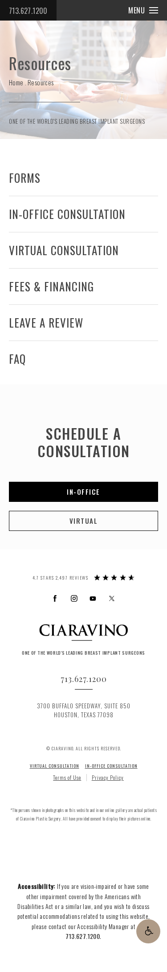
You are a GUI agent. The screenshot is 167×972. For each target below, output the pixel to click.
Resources (41, 82)
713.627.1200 (28, 10)
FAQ (17, 358)
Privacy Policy (108, 777)
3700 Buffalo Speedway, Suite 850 (83, 710)
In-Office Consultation (67, 214)
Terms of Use (67, 777)
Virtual (83, 521)
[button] (148, 931)
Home (16, 82)
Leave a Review (46, 322)
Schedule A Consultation (83, 442)
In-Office (83, 492)
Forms (25, 177)
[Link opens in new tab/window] (55, 598)
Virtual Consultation (64, 250)
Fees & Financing (51, 286)
